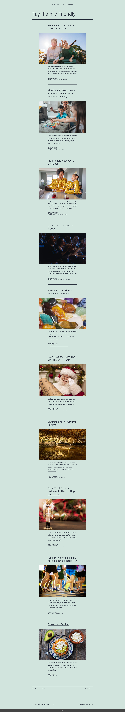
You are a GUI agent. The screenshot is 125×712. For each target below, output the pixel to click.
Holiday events (58, 410)
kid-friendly (65, 214)
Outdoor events (60, 613)
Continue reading (72, 73)
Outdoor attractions (63, 79)
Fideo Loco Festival (58, 624)
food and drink (60, 676)
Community (55, 78)
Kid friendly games (65, 149)
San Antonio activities (66, 279)
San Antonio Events (64, 345)
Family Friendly (53, 79)
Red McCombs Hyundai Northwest (63, 4)
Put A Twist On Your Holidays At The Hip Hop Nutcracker (61, 491)
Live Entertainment (59, 279)
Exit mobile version (62, 710)
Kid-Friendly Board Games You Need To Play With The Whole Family (62, 93)
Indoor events (58, 345)
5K (50, 613)
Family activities (53, 149)
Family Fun (58, 79)
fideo (57, 676)
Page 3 (43, 688)
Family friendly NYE (59, 214)
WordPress (90, 704)
